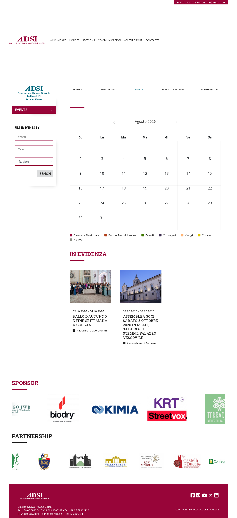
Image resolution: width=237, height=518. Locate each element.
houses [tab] (77, 89)
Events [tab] (21, 110)
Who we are (58, 40)
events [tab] (139, 89)
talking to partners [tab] (172, 89)
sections (88, 40)
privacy (194, 509)
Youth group (133, 40)
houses (74, 40)
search (45, 174)
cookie (205, 509)
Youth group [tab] (209, 89)
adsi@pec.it (76, 513)
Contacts (152, 40)
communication (109, 40)
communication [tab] (108, 89)
